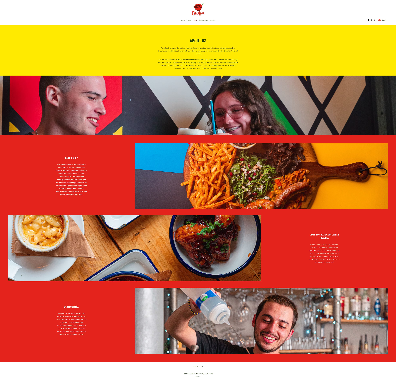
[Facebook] (375, 20)
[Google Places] (368, 20)
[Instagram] (372, 20)
